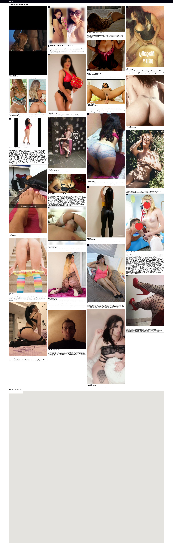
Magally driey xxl (130, 68)
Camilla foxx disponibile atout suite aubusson (19, 147)
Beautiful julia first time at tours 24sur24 (57, 193)
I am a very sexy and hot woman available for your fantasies (22, 357)
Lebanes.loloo (90, 384)
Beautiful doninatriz (130, 251)
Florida (23, 3)
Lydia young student (130, 188)
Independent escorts (12, 3)
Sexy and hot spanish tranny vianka (56, 112)
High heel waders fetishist (54, 349)
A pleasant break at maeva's (93, 302)
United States (18, 3)
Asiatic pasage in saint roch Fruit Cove (95, 32)
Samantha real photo (53, 246)
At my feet (11, 234)
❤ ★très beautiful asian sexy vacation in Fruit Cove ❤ (60, 45)
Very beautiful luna (52, 298)
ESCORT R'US (11, 1)
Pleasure (89, 180)
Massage (50, 169)
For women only (12, 75)
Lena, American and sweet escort (133, 326)
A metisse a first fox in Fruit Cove (94, 73)
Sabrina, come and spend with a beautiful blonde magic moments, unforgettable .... (28, 114)
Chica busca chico (91, 104)
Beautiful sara (12, 293)
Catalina (89, 238)
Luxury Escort (129, 126)
